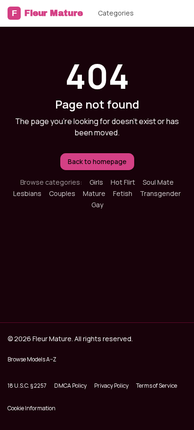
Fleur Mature (47, 13)
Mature (94, 193)
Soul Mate (158, 182)
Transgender (160, 193)
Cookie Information (32, 408)
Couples (62, 193)
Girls (96, 182)
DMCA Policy (70, 386)
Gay (97, 204)
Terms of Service (156, 386)
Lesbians (27, 193)
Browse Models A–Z (32, 359)
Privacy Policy (111, 386)
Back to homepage (97, 161)
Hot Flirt (123, 182)
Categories (116, 12)
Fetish (122, 193)
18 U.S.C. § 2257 (27, 386)
